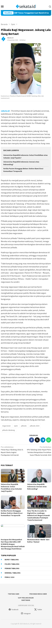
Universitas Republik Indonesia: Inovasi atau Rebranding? (37, 486)
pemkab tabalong (12, 568)
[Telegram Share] (42, 439)
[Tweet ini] (37, 439)
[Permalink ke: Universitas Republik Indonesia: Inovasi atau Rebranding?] (39, 475)
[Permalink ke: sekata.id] (3, 39)
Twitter (39, 609)
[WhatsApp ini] (48, 439)
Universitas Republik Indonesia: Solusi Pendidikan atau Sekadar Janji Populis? (11, 487)
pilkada (24, 426)
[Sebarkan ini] (31, 439)
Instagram (27, 613)
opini (16, 426)
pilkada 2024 (34, 426)
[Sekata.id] (26, 6)
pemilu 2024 (9, 577)
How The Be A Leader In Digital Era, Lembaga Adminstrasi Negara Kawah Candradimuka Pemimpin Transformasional (38, 515)
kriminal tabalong (12, 573)
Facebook (14, 609)
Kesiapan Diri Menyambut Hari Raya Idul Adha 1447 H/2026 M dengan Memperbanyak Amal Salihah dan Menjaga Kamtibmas (13, 544)
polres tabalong (12, 564)
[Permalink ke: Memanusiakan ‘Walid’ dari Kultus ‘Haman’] (39, 531)
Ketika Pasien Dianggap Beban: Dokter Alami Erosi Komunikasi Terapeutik (11, 513)
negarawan (6, 426)
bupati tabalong (12, 560)
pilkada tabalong (8, 430)
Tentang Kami (13, 594)
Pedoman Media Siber (38, 594)
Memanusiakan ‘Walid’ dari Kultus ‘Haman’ (38, 540)
